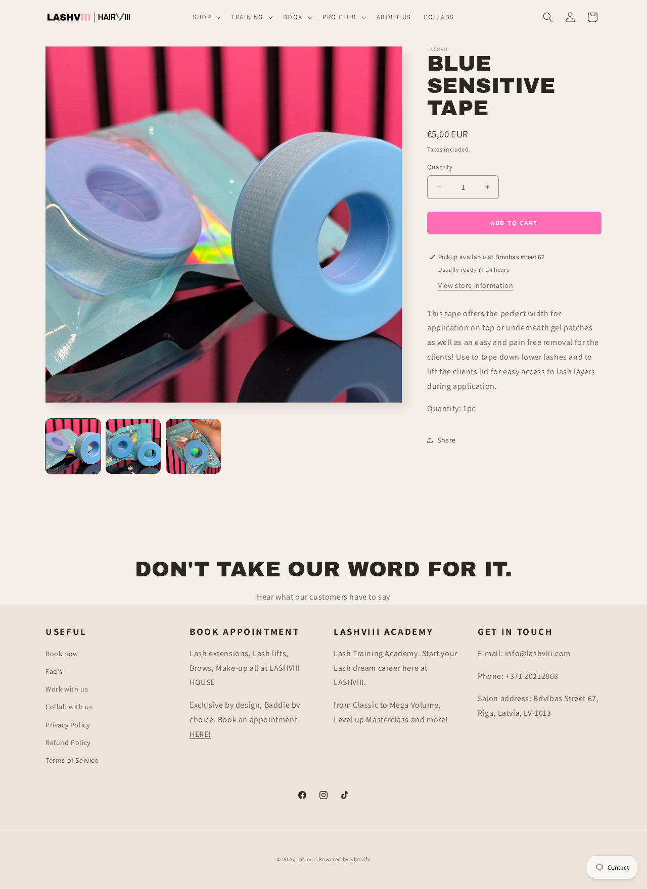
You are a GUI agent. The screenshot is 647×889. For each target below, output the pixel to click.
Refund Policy (67, 742)
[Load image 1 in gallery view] (73, 446)
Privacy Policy (67, 724)
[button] (206, 17)
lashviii (307, 859)
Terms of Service (72, 760)
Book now (61, 653)
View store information (475, 285)
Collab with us (69, 706)
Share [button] (446, 439)
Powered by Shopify (344, 859)
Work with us (66, 689)
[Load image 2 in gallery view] (133, 446)
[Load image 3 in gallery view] (193, 446)
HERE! (200, 734)
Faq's (54, 671)
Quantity (439, 167)
